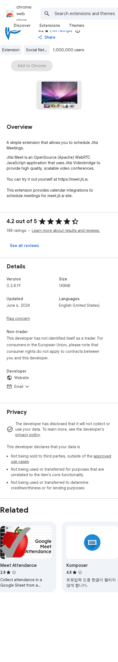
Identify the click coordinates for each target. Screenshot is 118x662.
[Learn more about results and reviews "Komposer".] (80, 572)
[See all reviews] (24, 245)
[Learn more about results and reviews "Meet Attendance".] (14, 572)
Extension (10, 49)
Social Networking (38, 49)
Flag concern (18, 318)
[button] (59, 95)
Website (21, 377)
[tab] (22, 25)
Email (18, 386)
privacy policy (27, 434)
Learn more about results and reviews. (66, 230)
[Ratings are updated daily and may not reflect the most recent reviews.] (77, 30)
